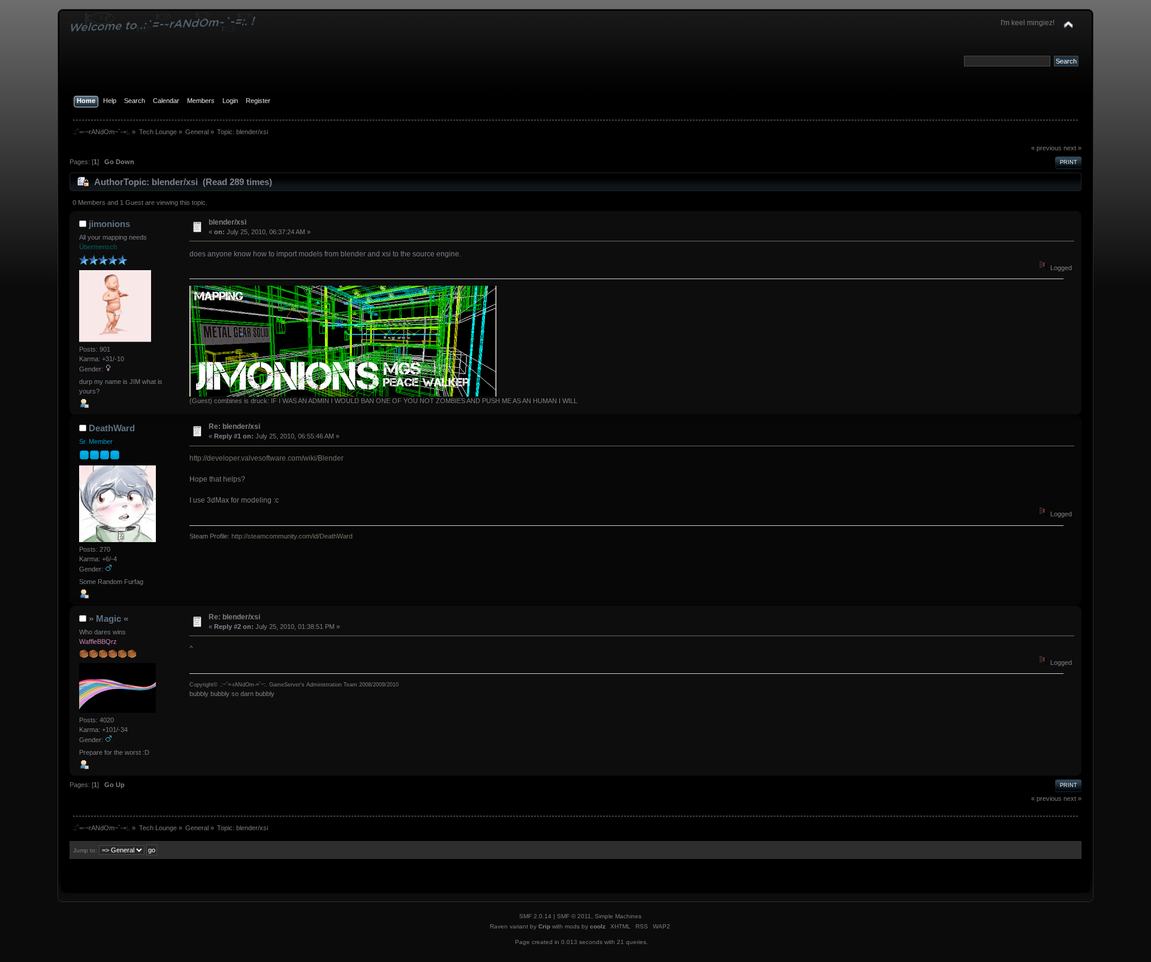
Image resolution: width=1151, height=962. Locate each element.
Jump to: (85, 850)
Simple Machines (618, 916)
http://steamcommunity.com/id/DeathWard (291, 536)
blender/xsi (227, 222)
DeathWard (112, 428)
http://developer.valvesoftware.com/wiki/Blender (266, 458)
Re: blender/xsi (234, 426)
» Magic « (108, 618)
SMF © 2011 (574, 916)
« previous (1046, 148)
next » (1072, 148)
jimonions (109, 224)
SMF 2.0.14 (535, 916)
